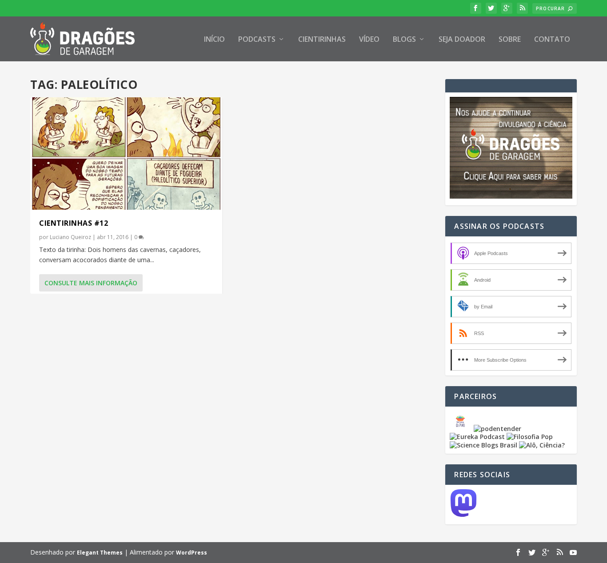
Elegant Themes (100, 552)
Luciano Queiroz (70, 237)
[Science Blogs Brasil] (483, 445)
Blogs (404, 40)
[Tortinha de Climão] (462, 428)
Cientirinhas (322, 40)
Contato (552, 40)
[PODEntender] (497, 428)
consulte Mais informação (90, 283)
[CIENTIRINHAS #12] (126, 153)
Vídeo (369, 40)
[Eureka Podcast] (477, 436)
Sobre (510, 40)
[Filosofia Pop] (530, 436)
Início (214, 40)
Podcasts (257, 40)
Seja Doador (462, 40)
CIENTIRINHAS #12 (73, 223)
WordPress (191, 552)
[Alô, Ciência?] (542, 445)
